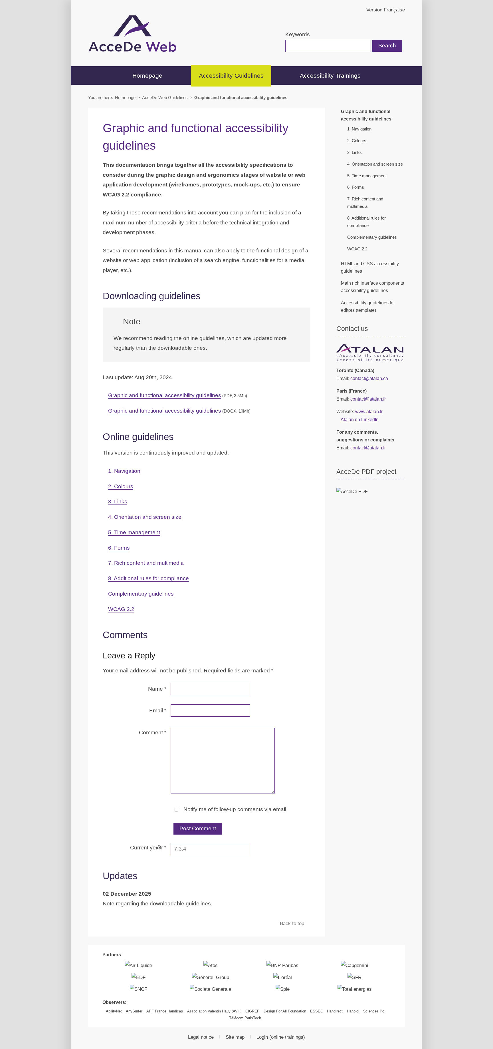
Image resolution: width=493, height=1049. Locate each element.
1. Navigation (124, 471)
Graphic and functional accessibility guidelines (177, 395)
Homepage (147, 75)
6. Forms (119, 548)
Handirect (335, 1011)
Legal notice (201, 1037)
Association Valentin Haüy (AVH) (214, 1011)
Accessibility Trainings (330, 75)
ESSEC (316, 1011)
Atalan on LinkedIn (360, 419)
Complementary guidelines (141, 594)
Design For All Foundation (285, 1011)
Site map (235, 1037)
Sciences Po (373, 1011)
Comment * (152, 732)
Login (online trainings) (280, 1037)
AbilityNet (114, 1011)
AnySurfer (134, 1011)
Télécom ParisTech (245, 1018)
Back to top (293, 923)
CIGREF (252, 1011)
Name (157, 689)
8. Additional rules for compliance (148, 578)
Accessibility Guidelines (231, 75)
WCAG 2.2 (121, 609)
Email (157, 711)
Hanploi (353, 1011)
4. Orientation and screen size (144, 517)
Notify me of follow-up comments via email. (235, 809)
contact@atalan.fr (368, 398)
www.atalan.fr (369, 411)
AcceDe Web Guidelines (165, 97)
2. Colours (120, 486)
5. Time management (134, 532)
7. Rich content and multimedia (146, 563)
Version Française (385, 10)
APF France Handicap (164, 1011)
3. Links (117, 502)
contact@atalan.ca (369, 378)
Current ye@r (148, 848)
